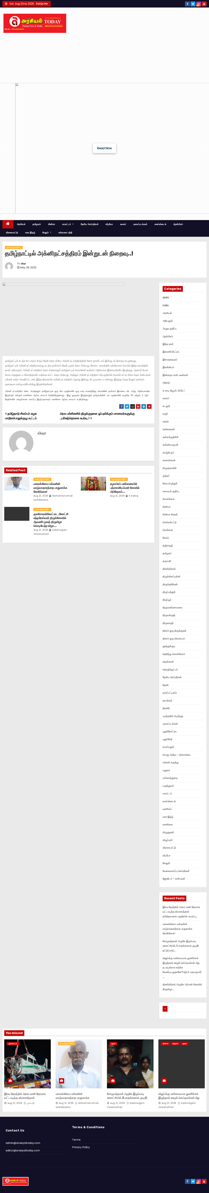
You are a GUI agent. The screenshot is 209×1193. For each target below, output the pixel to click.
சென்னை (168, 530)
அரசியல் (21, 224)
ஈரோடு (166, 383)
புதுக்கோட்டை (170, 731)
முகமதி (30, 1103)
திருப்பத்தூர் (169, 592)
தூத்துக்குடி (169, 646)
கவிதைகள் (169, 429)
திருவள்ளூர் (169, 615)
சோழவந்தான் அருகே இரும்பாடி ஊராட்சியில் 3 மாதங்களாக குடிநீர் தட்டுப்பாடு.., (181, 945)
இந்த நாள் (168, 344)
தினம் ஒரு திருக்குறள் (174, 631)
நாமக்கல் (167, 700)
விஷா (23, 263)
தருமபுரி (167, 561)
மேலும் (45, 232)
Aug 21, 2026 (40, 495)
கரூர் (165, 414)
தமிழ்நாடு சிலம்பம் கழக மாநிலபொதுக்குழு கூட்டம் (21, 415)
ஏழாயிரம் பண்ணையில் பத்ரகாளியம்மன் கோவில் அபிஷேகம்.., (124, 487)
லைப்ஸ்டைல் (160, 224)
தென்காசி (168, 662)
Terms (76, 1140)
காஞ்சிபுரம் (168, 452)
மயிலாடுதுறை (170, 778)
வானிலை (168, 824)
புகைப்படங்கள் (140, 224)
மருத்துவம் (168, 786)
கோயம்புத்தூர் (170, 483)
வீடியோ (109, 224)
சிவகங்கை (169, 499)
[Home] (7, 224)
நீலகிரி (166, 708)
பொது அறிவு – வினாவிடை (177, 755)
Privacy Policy (81, 1147)
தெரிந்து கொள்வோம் (174, 654)
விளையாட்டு (12, 232)
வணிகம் (167, 809)
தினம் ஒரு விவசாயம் (174, 638)
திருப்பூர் (167, 600)
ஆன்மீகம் (178, 224)
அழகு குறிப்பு (170, 328)
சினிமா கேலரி (170, 514)
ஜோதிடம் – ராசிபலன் (174, 879)
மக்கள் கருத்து (171, 762)
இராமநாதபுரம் (170, 359)
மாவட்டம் (67, 224)
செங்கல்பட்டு (170, 522)
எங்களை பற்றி (65, 232)
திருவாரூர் (168, 623)
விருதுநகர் (168, 832)
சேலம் (166, 538)
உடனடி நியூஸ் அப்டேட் (14, 247)
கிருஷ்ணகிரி (170, 468)
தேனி (166, 685)
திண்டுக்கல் (169, 569)
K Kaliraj (133, 495)
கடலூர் (166, 406)
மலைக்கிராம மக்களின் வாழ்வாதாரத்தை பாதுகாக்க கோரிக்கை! (50, 487)
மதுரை (166, 770)
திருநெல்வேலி (170, 584)
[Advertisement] (104, 58)
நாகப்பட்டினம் (170, 693)
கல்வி (166, 421)
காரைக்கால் (169, 460)
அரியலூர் (168, 321)
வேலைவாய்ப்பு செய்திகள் (176, 871)
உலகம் (123, 224)
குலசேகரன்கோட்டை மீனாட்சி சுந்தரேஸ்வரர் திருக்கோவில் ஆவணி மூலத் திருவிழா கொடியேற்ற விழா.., (50, 520)
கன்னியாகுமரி (170, 445)
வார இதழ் (30, 232)
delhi (166, 297)
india (166, 305)
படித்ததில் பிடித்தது (173, 716)
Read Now (104, 148)
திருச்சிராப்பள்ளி (171, 576)
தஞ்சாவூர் (168, 545)
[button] (5, 148)
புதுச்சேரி (167, 739)
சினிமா (51, 224)
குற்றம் (166, 476)
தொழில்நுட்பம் (170, 669)
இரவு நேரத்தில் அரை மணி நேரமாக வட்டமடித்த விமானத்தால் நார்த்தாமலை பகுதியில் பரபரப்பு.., (181, 911)
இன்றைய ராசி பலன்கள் (175, 375)
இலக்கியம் (168, 367)
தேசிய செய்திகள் (90, 224)
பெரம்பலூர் (168, 747)
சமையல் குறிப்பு (171, 491)
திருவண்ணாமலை (172, 607)
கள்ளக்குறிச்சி (170, 437)
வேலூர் (166, 863)
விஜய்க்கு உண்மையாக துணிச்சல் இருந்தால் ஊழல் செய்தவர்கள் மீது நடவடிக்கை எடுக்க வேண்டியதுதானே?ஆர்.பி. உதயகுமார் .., (182, 967)
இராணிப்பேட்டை (171, 352)
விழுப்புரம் (168, 840)
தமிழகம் (36, 224)
